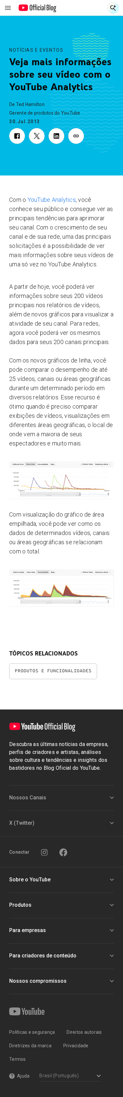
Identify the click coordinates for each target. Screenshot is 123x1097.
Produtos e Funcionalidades (53, 671)
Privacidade (76, 1045)
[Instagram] (44, 852)
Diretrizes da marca (30, 1045)
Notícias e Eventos (36, 50)
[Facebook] (63, 852)
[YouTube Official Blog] (37, 8)
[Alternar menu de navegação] (8, 8)
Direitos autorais (84, 1032)
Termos (17, 1059)
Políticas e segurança (32, 1032)
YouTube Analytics (52, 199)
